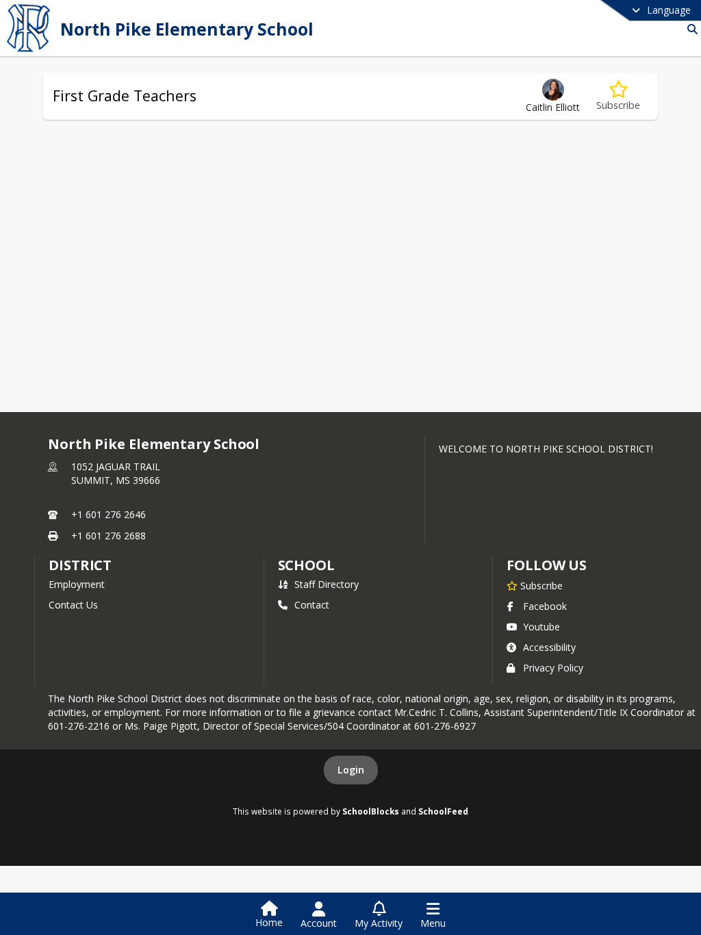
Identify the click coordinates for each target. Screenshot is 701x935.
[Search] (690, 29)
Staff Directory (326, 584)
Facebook (545, 606)
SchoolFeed (443, 811)
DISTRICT (80, 565)
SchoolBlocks (370, 811)
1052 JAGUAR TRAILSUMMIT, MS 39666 (115, 473)
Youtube (541, 626)
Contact (311, 604)
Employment (77, 584)
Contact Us (73, 604)
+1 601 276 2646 (108, 514)
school (306, 565)
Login (350, 769)
